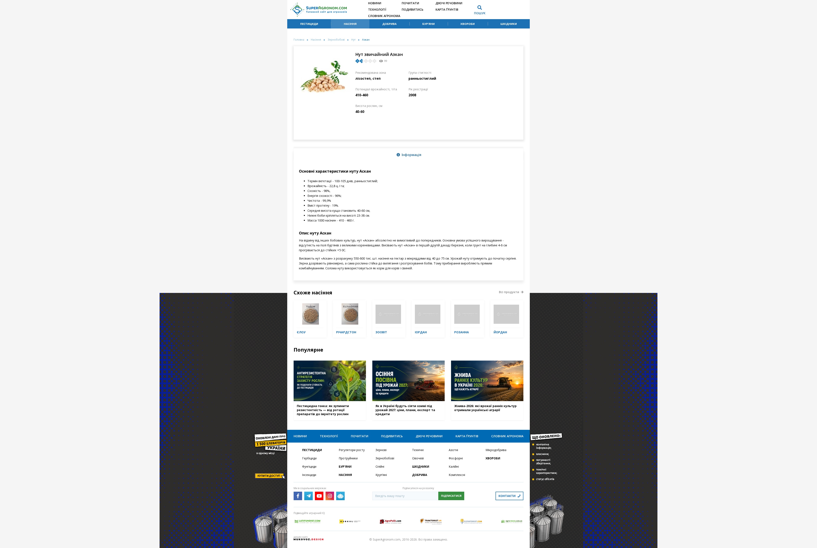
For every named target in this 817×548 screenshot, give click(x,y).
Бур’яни (428, 24)
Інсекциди (309, 475)
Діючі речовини (449, 3)
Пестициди (309, 24)
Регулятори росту (352, 450)
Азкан (366, 39)
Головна (299, 39)
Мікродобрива (496, 450)
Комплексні (457, 475)
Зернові (381, 450)
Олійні (380, 466)
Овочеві (418, 458)
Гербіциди (309, 458)
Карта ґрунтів (447, 9)
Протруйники (348, 458)
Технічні (418, 450)
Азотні (453, 450)
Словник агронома (384, 16)
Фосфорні (456, 458)
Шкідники (508, 24)
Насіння (350, 24)
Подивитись (412, 9)
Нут (353, 39)
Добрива (389, 24)
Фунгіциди (309, 466)
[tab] (408, 154)
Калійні (454, 466)
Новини (374, 3)
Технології (377, 9)
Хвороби (467, 24)
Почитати (410, 3)
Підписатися (451, 496)
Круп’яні (381, 475)
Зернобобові (336, 39)
